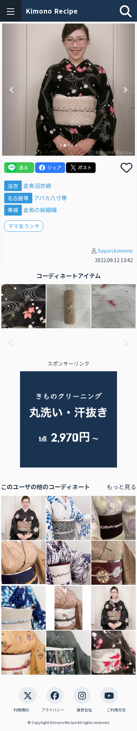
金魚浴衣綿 (37, 186)
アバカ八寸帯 (50, 198)
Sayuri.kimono (115, 250)
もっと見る (121, 486)
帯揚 (13, 209)
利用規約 (21, 709)
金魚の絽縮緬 (40, 210)
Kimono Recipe (52, 10)
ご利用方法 (116, 709)
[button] (12, 89)
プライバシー (52, 709)
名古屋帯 (18, 198)
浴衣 (13, 185)
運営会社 (84, 709)
